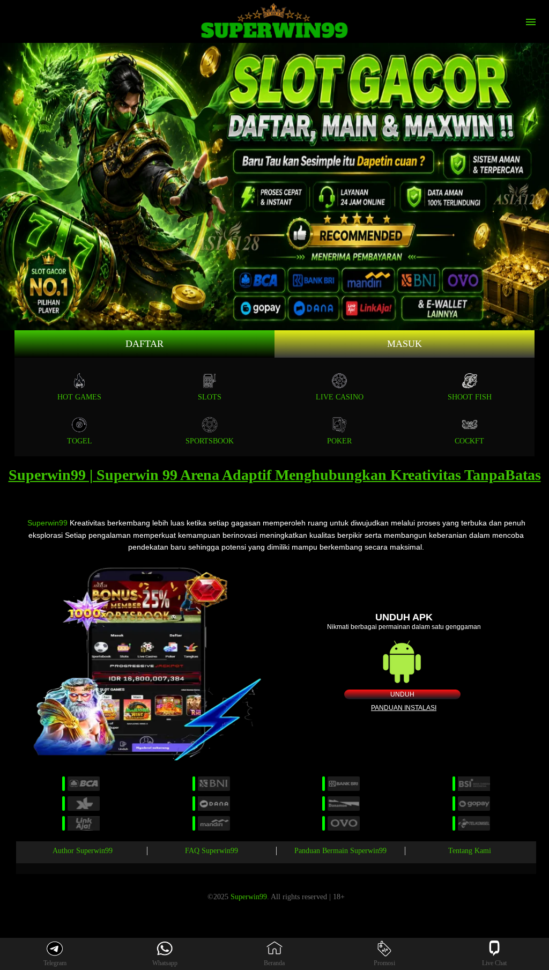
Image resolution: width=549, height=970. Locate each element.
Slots (209, 397)
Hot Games (79, 397)
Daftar (144, 343)
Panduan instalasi (403, 708)
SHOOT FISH (470, 397)
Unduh (402, 694)
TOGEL (79, 441)
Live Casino (339, 397)
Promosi (384, 963)
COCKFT (469, 441)
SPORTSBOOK (210, 441)
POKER (339, 441)
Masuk (404, 343)
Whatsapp (164, 963)
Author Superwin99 (83, 851)
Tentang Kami (469, 851)
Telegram (54, 963)
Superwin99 (47, 523)
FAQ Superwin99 (211, 851)
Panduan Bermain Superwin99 (340, 851)
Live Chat (494, 963)
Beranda (274, 963)
